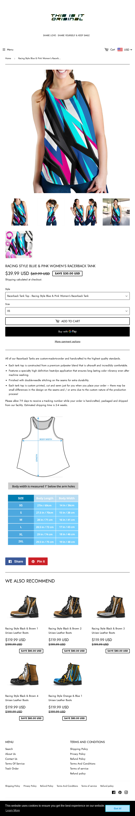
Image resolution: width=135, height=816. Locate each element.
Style (7, 289)
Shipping (10, 279)
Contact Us (11, 759)
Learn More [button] (13, 810)
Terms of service (79, 769)
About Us (10, 754)
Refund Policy (77, 759)
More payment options (67, 341)
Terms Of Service (15, 764)
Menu (10, 49)
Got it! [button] (117, 808)
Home (8, 58)
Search (9, 749)
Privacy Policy (77, 754)
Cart (112, 49)
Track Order (12, 769)
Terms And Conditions (82, 764)
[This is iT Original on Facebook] (113, 793)
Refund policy (78, 773)
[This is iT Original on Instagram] (126, 793)
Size (7, 304)
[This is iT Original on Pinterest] (120, 793)
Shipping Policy (79, 749)
